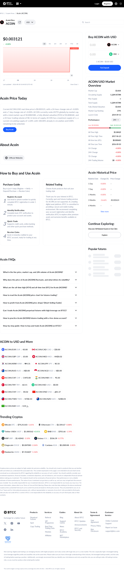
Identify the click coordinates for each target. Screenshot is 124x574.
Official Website (16, 158)
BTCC (2, 13)
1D (44, 44)
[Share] (19, 22)
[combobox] (116, 120)
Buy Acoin (10, 130)
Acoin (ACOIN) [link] (22, 13)
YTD (71, 44)
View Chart (73, 84)
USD (28, 22)
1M (55, 44)
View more (105, 212)
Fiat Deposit (104, 68)
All (77, 44)
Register (107, 3)
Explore (104, 235)
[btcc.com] (8, 3)
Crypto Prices (10, 13)
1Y (66, 44)
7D (50, 44)
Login (97, 3)
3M (61, 44)
